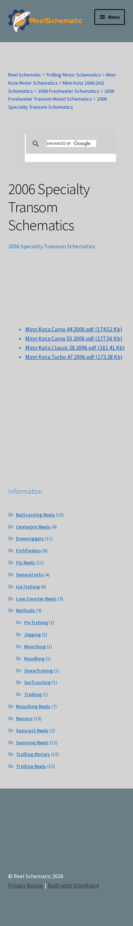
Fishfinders (28, 550)
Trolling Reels (31, 766)
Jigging (32, 634)
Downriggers (30, 538)
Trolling (32, 694)
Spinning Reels (32, 742)
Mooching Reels (33, 706)
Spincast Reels (32, 730)
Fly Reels (25, 562)
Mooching (35, 646)
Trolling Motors (33, 754)
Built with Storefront (74, 885)
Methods (25, 610)
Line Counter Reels (36, 598)
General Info (29, 574)
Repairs (24, 718)
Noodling (34, 658)
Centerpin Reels (33, 527)
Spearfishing (38, 670)
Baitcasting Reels (35, 515)
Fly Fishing (36, 622)
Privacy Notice (25, 885)
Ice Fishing (28, 586)
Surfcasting (37, 682)
